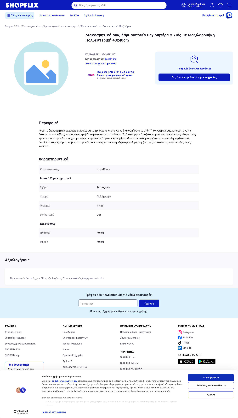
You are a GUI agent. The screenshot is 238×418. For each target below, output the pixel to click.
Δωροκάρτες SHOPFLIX (75, 367)
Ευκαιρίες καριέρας (15, 338)
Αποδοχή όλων (211, 377)
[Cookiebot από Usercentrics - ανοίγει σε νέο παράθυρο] (21, 412)
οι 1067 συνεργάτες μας (64, 381)
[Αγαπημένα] (220, 5)
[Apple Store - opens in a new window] (187, 361)
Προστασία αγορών (73, 355)
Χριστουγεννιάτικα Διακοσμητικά (61, 26)
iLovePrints (110, 59)
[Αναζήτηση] (75, 5)
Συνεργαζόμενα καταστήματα (20, 343)
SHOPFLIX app (12, 355)
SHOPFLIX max (128, 357)
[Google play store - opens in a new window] (207, 361)
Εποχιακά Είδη (12, 26)
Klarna (66, 349)
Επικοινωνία (127, 343)
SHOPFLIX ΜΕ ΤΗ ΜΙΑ (131, 369)
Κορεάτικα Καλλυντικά (52, 15)
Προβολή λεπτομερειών (54, 412)
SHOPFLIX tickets (129, 363)
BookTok (74, 15)
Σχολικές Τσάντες (94, 15)
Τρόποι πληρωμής (72, 343)
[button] (230, 5)
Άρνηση (211, 395)
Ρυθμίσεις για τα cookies (209, 385)
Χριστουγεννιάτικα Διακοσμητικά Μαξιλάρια (106, 26)
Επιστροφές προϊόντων (75, 338)
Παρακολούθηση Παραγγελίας (135, 332)
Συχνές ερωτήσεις (130, 338)
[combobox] (119, 5)
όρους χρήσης (139, 311)
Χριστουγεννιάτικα (32, 26)
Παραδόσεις (69, 332)
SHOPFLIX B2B (12, 349)
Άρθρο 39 (68, 361)
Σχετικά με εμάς (13, 332)
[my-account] (211, 5)
